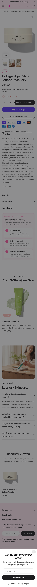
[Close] (34, 552)
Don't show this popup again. (19, 584)
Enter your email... (11, 571)
